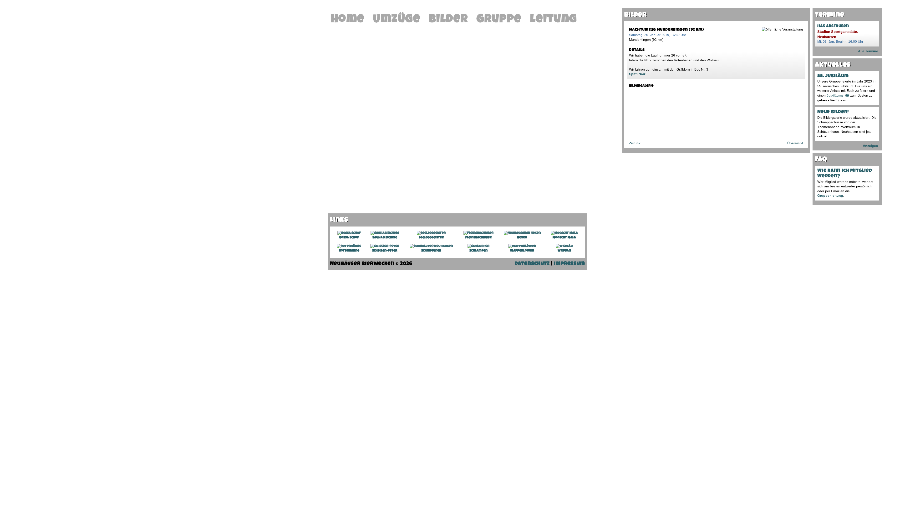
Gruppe (499, 20)
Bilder (448, 20)
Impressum (569, 264)
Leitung (553, 20)
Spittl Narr (637, 74)
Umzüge (396, 20)
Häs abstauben (833, 26)
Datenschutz (532, 264)
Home (348, 20)
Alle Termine (868, 51)
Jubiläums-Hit (838, 95)
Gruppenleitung (830, 195)
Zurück (634, 143)
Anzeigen (870, 146)
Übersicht (795, 143)
